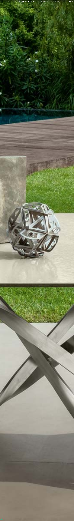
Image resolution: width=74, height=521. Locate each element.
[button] (72, 1)
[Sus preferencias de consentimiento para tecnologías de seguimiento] (1, 519)
